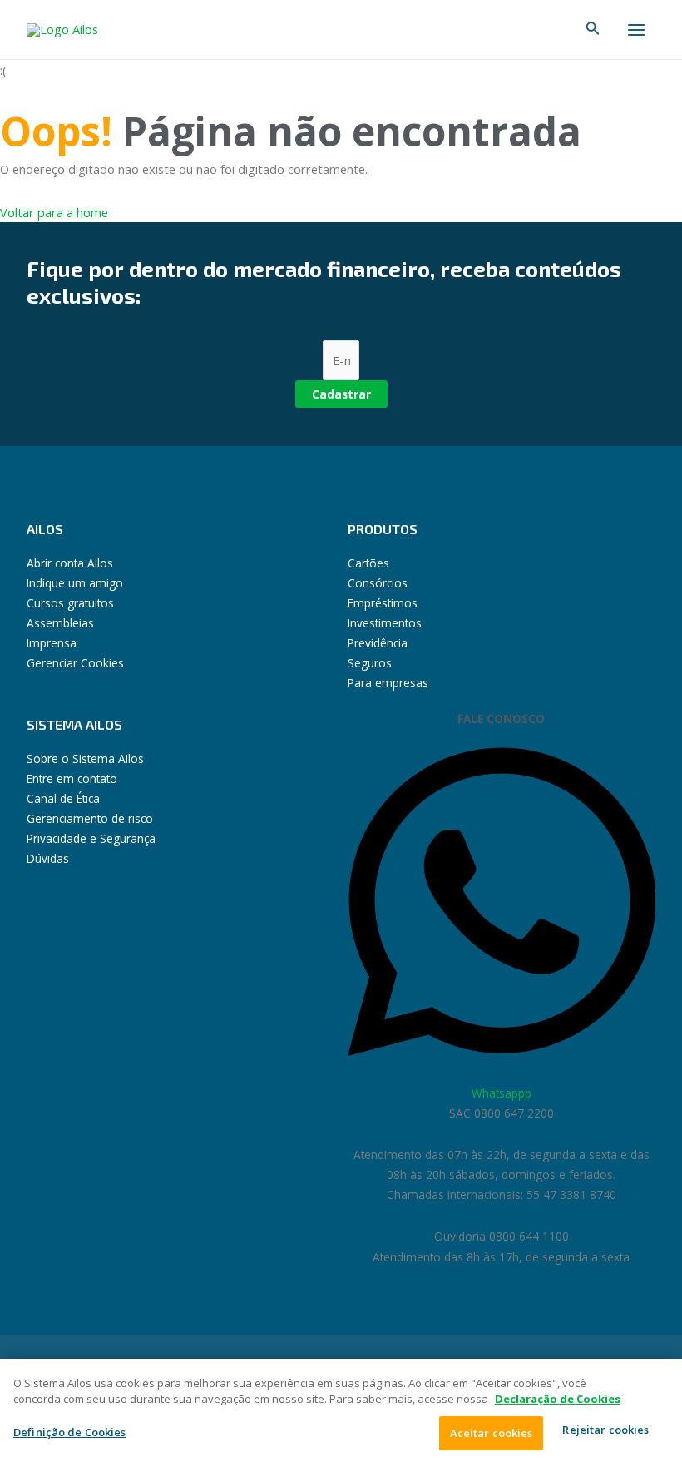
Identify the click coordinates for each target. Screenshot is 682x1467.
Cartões (368, 563)
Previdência (378, 643)
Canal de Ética (63, 798)
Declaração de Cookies (557, 1398)
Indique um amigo (75, 583)
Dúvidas (48, 858)
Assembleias (60, 623)
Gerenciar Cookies (75, 663)
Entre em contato (72, 778)
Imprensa (52, 643)
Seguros (370, 663)
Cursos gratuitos (70, 603)
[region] (341, 1413)
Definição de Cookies (69, 1432)
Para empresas (388, 683)
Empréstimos (383, 603)
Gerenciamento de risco (90, 818)
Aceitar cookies (491, 1432)
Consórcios (378, 583)
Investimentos (385, 623)
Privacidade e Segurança (91, 838)
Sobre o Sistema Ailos (85, 758)
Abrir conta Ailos (70, 563)
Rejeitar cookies (605, 1429)
